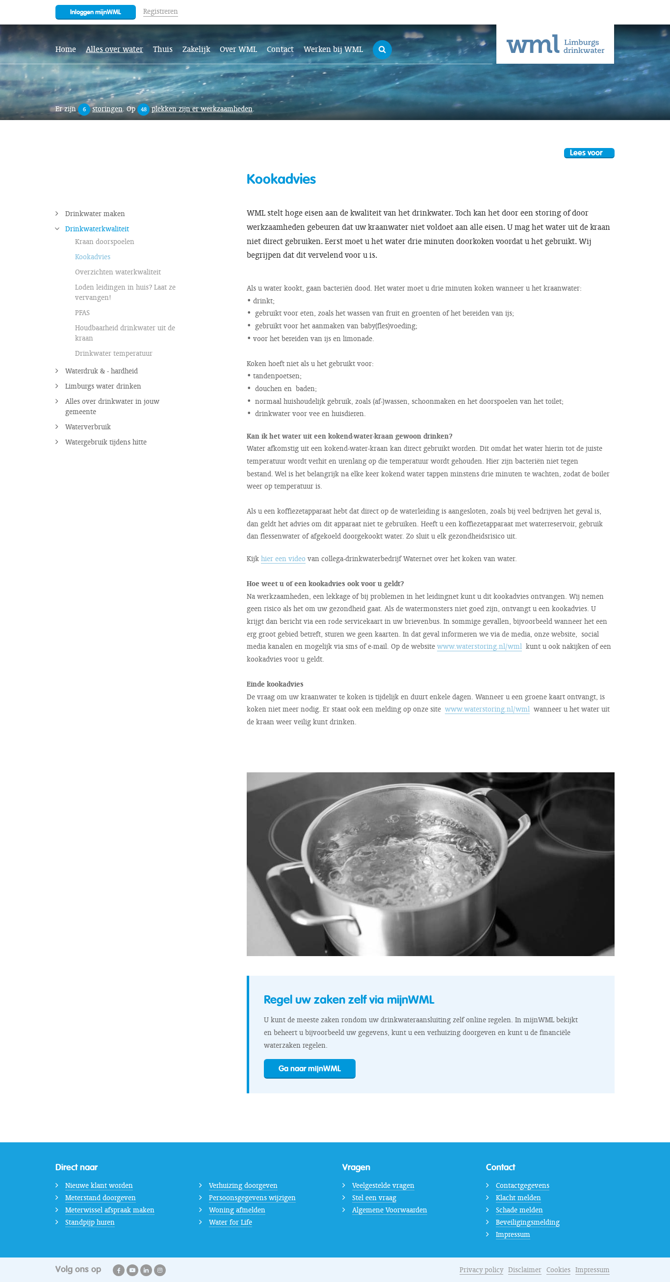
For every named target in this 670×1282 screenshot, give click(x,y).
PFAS (82, 312)
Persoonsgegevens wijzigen (252, 1197)
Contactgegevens (522, 1185)
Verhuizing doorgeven (243, 1185)
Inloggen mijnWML (95, 12)
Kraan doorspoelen (104, 241)
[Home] (555, 44)
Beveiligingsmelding (528, 1222)
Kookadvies (92, 256)
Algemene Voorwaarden (389, 1210)
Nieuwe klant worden (99, 1185)
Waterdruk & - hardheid (101, 371)
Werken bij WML (333, 49)
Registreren (160, 11)
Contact (280, 49)
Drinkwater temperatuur (114, 353)
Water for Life (230, 1222)
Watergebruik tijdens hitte (106, 442)
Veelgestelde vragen (383, 1185)
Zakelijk (196, 49)
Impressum (513, 1234)
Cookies (558, 1269)
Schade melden (519, 1210)
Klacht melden (518, 1197)
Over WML (238, 49)
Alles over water (114, 49)
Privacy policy (481, 1269)
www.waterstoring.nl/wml (479, 646)
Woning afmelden (237, 1210)
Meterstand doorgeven (100, 1197)
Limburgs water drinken (103, 386)
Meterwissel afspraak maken (110, 1210)
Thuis (163, 49)
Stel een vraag (374, 1197)
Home (65, 49)
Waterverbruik (88, 426)
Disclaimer (524, 1269)
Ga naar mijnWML (310, 1068)
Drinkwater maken (95, 213)
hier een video (283, 558)
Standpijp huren (90, 1222)
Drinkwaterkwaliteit (97, 228)
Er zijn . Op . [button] (155, 108)
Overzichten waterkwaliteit (118, 272)
